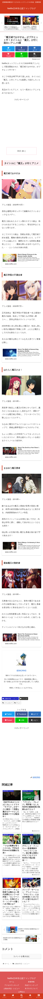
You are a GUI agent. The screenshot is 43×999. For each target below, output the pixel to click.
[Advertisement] (21, 122)
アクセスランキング (11, 985)
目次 (19, 151)
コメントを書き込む (21, 956)
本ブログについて (31, 988)
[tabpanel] (12, 22)
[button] (38, 511)
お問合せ (21, 992)
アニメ (18, 703)
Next (41, 23)
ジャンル (24, 698)
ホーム (11, 981)
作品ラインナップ (31, 985)
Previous (2, 23)
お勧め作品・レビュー (11, 698)
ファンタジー (8, 703)
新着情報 (31, 981)
